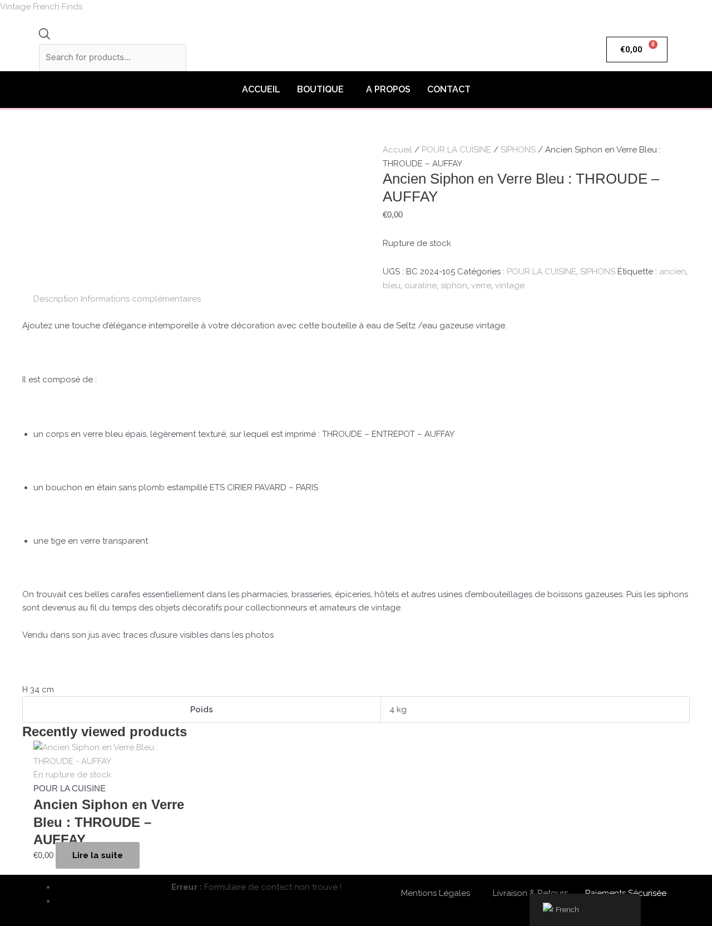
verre (481, 285)
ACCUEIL (261, 89)
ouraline (420, 285)
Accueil (397, 150)
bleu (391, 285)
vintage (510, 285)
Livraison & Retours (530, 893)
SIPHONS (518, 150)
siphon (454, 285)
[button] (323, 89)
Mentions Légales (435, 893)
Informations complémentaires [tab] (141, 299)
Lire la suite (97, 855)
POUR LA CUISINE (456, 150)
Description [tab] (55, 299)
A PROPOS (388, 89)
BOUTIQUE (320, 89)
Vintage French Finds (41, 7)
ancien (672, 272)
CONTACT (449, 89)
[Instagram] (60, 901)
